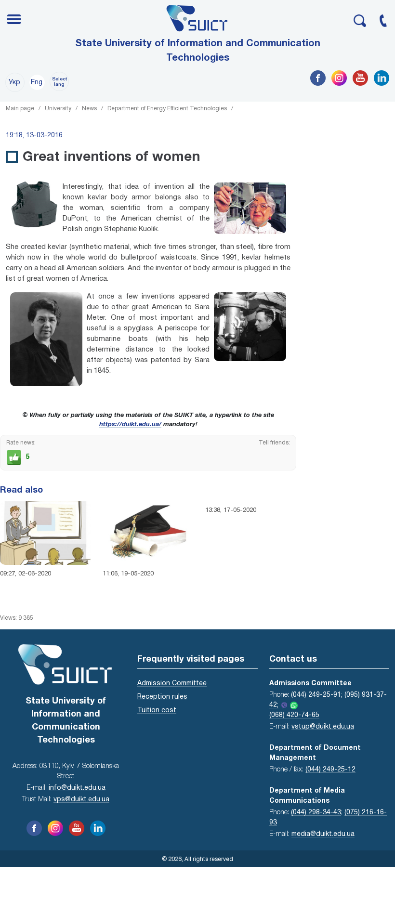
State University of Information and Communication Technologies (197, 51)
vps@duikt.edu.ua (81, 799)
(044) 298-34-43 (316, 812)
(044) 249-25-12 (330, 770)
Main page (20, 108)
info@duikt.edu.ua (77, 788)
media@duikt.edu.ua (323, 834)
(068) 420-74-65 (294, 715)
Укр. (15, 82)
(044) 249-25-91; (316, 695)
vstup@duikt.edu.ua (322, 727)
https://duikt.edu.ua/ (130, 425)
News (89, 108)
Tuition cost (156, 710)
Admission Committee (172, 683)
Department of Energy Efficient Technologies (167, 108)
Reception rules (162, 697)
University (58, 108)
